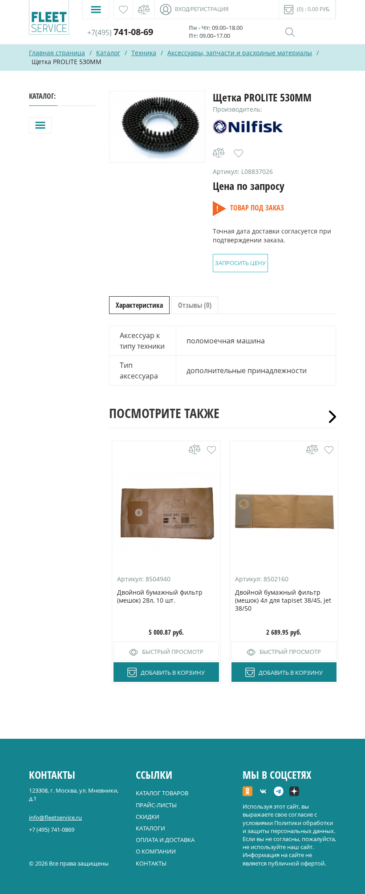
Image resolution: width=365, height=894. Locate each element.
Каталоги (150, 828)
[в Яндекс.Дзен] (294, 792)
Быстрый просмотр (172, 652)
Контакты (151, 863)
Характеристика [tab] (139, 305)
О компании (156, 851)
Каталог (108, 52)
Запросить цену (240, 263)
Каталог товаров (162, 793)
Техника (143, 52)
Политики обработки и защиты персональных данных (288, 827)
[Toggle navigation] (95, 9)
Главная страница (57, 52)
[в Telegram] (279, 792)
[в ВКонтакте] (263, 792)
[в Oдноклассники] (247, 792)
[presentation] (329, 417)
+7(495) (120, 32)
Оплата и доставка (165, 840)
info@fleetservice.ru (55, 817)
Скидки (147, 817)
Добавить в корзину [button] (173, 672)
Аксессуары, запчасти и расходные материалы (239, 52)
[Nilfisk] (248, 128)
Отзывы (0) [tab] (194, 305)
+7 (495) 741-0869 (51, 830)
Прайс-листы (156, 805)
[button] (238, 153)
